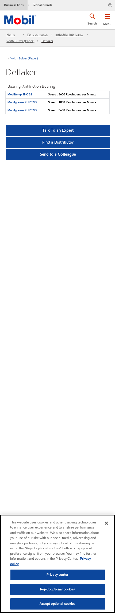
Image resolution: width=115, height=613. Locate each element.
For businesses (37, 34)
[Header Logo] (20, 19)
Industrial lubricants (69, 34)
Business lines (14, 5)
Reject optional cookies (57, 589)
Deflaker (47, 41)
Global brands (42, 5)
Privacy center (57, 574)
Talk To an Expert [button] (58, 130)
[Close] (106, 523)
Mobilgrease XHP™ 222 (22, 102)
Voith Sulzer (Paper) (20, 41)
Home (10, 34)
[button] (107, 19)
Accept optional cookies (58, 603)
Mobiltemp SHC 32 (19, 94)
